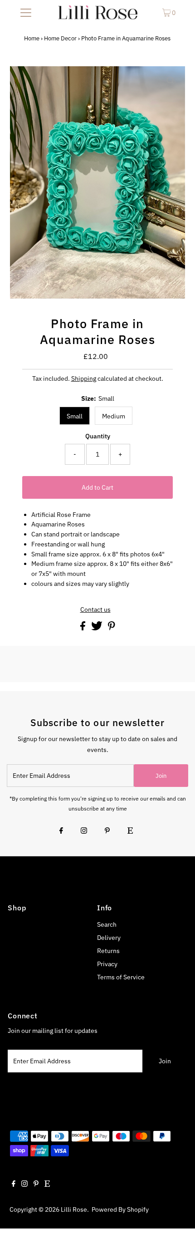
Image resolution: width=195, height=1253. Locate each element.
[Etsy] (130, 831)
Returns (108, 951)
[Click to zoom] (170, 81)
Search (107, 924)
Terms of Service (121, 977)
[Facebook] (61, 831)
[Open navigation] (26, 12)
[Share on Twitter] (97, 628)
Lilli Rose (74, 1209)
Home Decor (60, 38)
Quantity (97, 436)
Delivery (109, 938)
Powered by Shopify (120, 1209)
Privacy (107, 964)
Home (31, 38)
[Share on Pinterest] (111, 628)
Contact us (95, 610)
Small (75, 416)
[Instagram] (83, 831)
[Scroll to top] (177, 1235)
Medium (113, 416)
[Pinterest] (107, 831)
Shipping (83, 378)
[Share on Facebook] (83, 628)
